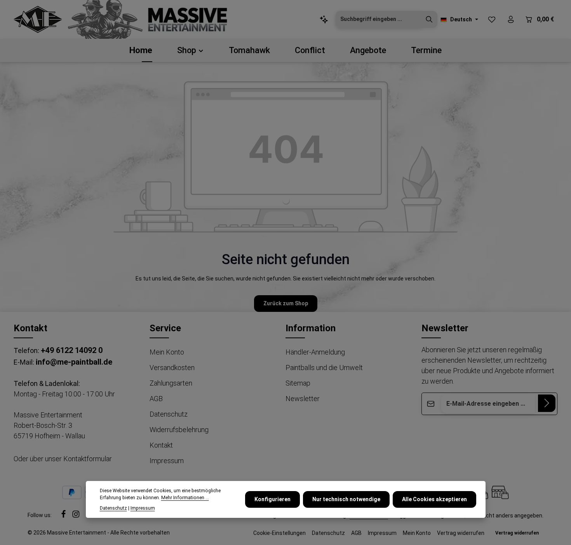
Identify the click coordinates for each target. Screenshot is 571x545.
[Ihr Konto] (510, 19)
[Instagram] (76, 516)
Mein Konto (167, 352)
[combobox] (378, 19)
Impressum (167, 461)
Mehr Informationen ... (185, 497)
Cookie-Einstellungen (279, 533)
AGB (156, 398)
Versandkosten (172, 367)
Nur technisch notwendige (346, 499)
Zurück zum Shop (285, 303)
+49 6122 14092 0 (72, 350)
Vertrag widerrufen (460, 533)
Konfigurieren (272, 499)
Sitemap (298, 383)
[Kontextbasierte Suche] (324, 19)
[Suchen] (429, 19)
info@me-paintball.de (74, 362)
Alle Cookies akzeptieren (434, 499)
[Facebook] (64, 516)
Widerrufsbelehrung (179, 430)
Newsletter (303, 398)
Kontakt (161, 445)
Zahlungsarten (171, 383)
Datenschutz (169, 414)
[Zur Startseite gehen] (38, 19)
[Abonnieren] (546, 403)
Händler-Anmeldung (315, 352)
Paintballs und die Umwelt (324, 367)
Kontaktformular (87, 459)
